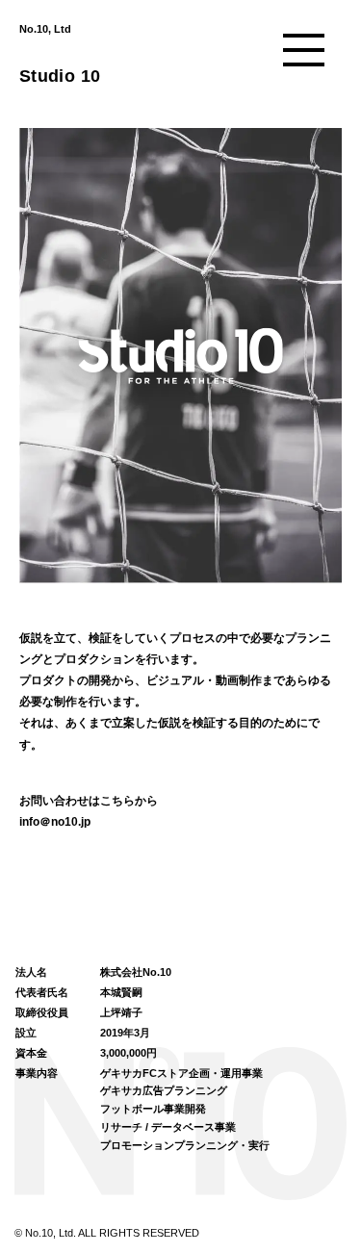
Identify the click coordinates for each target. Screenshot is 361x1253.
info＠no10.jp (54, 822)
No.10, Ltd (45, 29)
